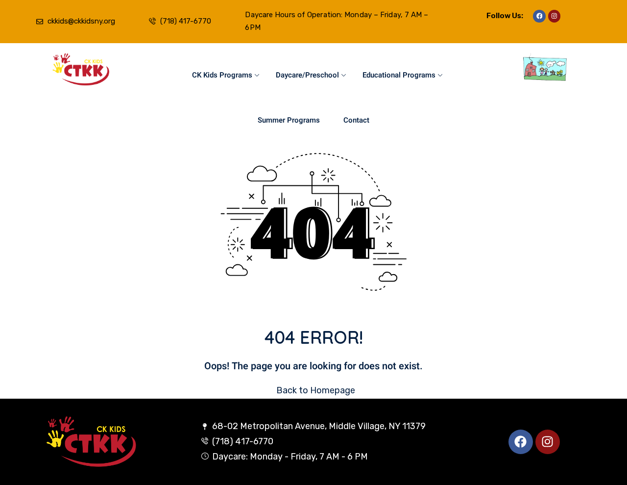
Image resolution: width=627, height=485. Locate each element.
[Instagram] (554, 16)
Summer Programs (289, 120)
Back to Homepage (315, 390)
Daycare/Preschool (307, 75)
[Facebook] (539, 16)
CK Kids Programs (222, 75)
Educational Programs (398, 75)
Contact (356, 120)
